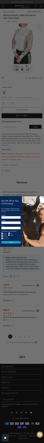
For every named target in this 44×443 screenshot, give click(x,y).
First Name (3, 215)
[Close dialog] (42, 197)
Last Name (3, 220)
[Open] (5, 437)
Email (2, 225)
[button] (40, 435)
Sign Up (11, 242)
